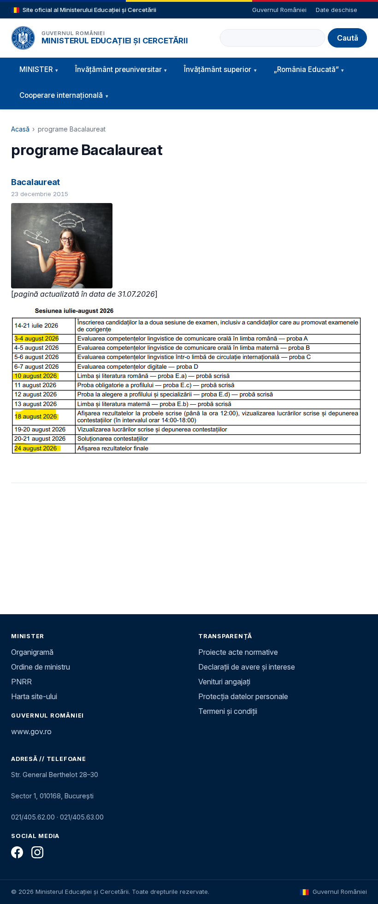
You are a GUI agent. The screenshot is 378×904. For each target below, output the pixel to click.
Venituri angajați (224, 681)
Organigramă (32, 652)
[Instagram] (37, 852)
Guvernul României (279, 9)
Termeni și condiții (227, 711)
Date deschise (336, 9)
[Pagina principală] (23, 38)
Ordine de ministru (40, 666)
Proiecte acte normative (238, 652)
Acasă (20, 129)
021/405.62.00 (33, 817)
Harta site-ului (34, 696)
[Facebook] (17, 852)
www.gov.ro (31, 731)
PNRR (21, 681)
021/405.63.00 (82, 817)
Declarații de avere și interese (246, 666)
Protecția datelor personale (243, 696)
